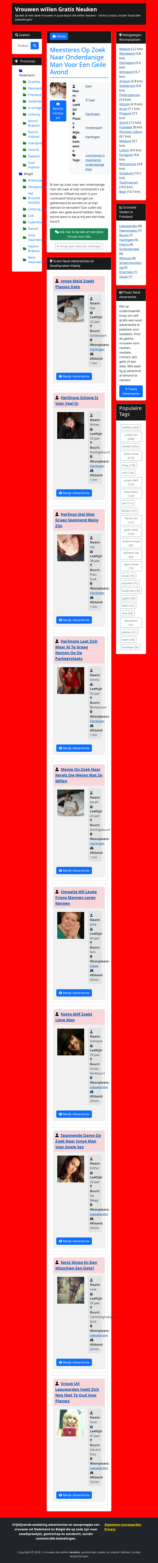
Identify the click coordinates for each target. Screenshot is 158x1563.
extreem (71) (130, 583)
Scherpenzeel (129, 249)
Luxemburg (33, 222)
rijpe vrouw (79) (131, 566)
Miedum (125, 141)
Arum (123, 109)
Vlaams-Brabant (33, 248)
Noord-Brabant (33, 123)
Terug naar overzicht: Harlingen (80, 246)
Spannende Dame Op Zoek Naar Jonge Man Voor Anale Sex (78, 1141)
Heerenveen (128, 230)
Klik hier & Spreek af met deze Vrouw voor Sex (81, 234)
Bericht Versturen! (58, 113)
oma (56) (127, 613)
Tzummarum (128, 182)
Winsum (125, 258)
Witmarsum (127, 164)
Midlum (124, 49)
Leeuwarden (99, 1087)
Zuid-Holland (33, 165)
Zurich (124, 122)
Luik (31, 216)
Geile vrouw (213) (131, 456)
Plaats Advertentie (131, 391)
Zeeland (33, 156)
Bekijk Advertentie (75, 376)
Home (61, 36)
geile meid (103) (131, 532)
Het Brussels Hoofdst (33, 198)
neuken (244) (130, 446)
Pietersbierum (129, 95)
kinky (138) (128, 465)
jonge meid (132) (131, 482)
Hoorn (124, 244)
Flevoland (33, 88)
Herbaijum (127, 63)
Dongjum (126, 155)
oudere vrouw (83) (131, 543)
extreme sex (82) (131, 555)
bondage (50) (130, 647)
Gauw (94, 966)
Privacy (110, 1529)
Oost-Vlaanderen (33, 237)
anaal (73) (128, 576)
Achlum (124, 81)
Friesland (33, 95)
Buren (124, 235)
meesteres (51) (131, 623)
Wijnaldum (127, 53)
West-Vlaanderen (33, 259)
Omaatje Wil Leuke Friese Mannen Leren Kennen (76, 897)
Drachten (126, 272)
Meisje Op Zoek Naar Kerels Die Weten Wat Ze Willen (78, 775)
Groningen (33, 108)
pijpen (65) (128, 598)
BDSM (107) (129, 511)
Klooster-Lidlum (130, 132)
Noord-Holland (33, 134)
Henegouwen (33, 187)
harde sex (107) (131, 520)
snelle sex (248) (131, 437)
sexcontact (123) (131, 494)
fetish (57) (128, 606)
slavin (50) (128, 639)
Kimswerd (126, 72)
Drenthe (33, 82)
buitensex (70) (131, 591)
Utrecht (33, 150)
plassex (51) (129, 632)
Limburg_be (33, 209)
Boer (122, 192)
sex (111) (127, 503)
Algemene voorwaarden (122, 1525)
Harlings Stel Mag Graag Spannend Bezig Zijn (76, 520)
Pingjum (125, 113)
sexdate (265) (130, 427)
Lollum (124, 150)
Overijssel (33, 143)
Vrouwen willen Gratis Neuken (56, 9)
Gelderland (33, 101)
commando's (94, 155)
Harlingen (92, 114)
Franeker (125, 127)
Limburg (33, 114)
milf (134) (128, 473)
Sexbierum (127, 86)
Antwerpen (33, 180)
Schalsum (126, 173)
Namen (33, 229)
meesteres (93, 160)
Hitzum (124, 104)
